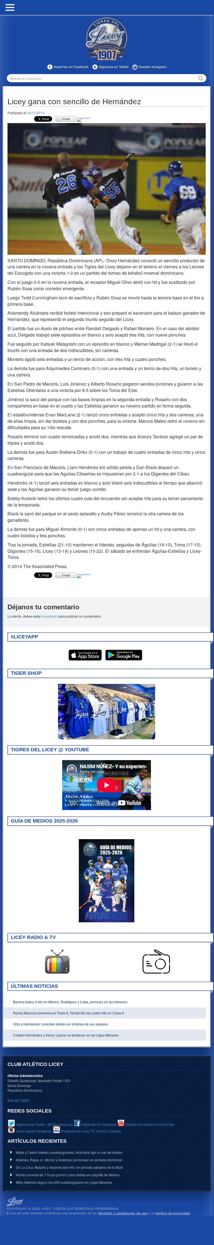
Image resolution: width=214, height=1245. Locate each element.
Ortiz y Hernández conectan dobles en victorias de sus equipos (60, 1024)
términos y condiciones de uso (122, 1213)
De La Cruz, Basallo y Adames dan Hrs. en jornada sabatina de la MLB (69, 1167)
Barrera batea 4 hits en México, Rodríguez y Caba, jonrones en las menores (70, 1002)
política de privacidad (172, 1213)
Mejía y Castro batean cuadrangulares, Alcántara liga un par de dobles (69, 1152)
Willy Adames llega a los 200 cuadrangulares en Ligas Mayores (64, 1182)
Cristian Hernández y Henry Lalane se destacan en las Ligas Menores (66, 1035)
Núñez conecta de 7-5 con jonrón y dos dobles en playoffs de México (68, 1174)
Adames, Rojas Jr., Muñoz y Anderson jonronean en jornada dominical (69, 1159)
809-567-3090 (18, 1100)
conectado (49, 616)
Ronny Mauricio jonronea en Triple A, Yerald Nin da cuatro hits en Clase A (68, 1013)
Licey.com (106, 38)
